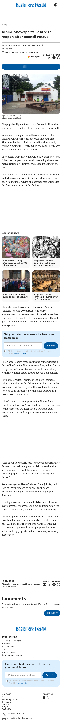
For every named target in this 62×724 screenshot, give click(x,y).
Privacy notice (20, 353)
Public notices (9, 652)
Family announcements (13, 655)
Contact (6, 643)
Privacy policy (8, 646)
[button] (5, 5)
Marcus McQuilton (12, 45)
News (4, 25)
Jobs (4, 649)
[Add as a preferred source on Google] (34, 57)
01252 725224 (17, 713)
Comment (52, 613)
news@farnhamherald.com (20, 718)
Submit (51, 345)
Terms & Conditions (11, 640)
